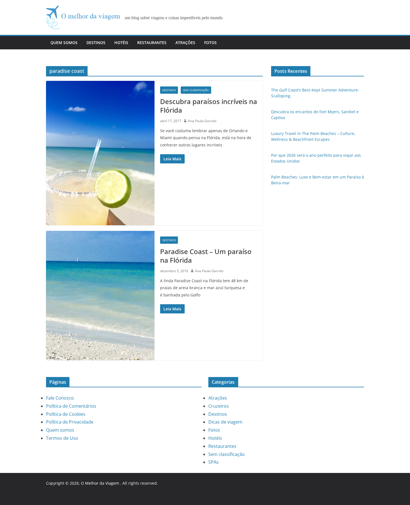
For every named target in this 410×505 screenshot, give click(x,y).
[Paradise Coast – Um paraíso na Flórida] (100, 295)
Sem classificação (196, 90)
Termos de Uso (62, 438)
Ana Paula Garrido (202, 121)
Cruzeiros (218, 406)
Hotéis (121, 42)
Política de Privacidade (69, 422)
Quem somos (64, 42)
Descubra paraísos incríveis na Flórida (208, 106)
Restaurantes (152, 42)
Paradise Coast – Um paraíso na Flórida (206, 256)
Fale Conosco (60, 398)
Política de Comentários (71, 406)
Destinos (95, 42)
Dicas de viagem (225, 422)
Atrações (185, 42)
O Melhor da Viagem (100, 483)
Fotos (210, 42)
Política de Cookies (65, 414)
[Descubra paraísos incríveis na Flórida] (100, 153)
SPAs (213, 462)
